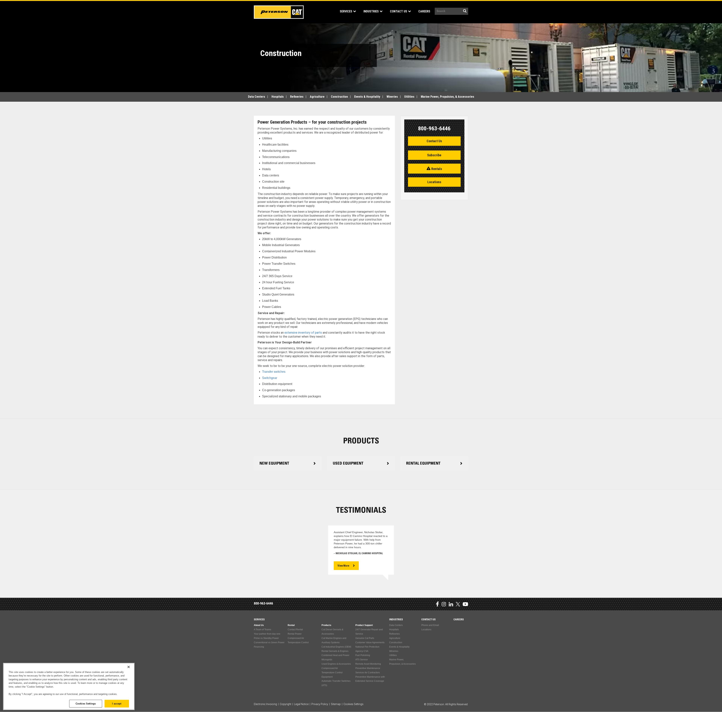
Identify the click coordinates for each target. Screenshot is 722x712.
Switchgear (269, 377)
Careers (424, 11)
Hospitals (278, 96)
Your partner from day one (267, 634)
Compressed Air (296, 638)
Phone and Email (430, 625)
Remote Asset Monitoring (368, 664)
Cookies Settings (86, 703)
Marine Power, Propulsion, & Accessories (447, 96)
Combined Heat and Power (335, 655)
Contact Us (399, 11)
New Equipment (274, 464)
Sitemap (336, 704)
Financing (259, 646)
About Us (259, 625)
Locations (434, 182)
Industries (371, 11)
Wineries (392, 96)
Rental (291, 625)
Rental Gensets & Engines (335, 651)
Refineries (296, 96)
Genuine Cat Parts (364, 638)
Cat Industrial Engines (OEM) (336, 646)
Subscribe (434, 155)
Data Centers (256, 96)
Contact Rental (295, 629)
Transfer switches (273, 371)
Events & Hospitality (367, 96)
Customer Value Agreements (370, 642)
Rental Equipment (423, 464)
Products (326, 625)
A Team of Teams (262, 629)
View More (343, 565)
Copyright (285, 704)
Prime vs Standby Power (266, 638)
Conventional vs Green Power (269, 642)
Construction (339, 96)
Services (346, 11)
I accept (116, 703)
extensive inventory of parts (303, 332)
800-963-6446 (263, 603)
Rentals (436, 169)
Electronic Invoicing (265, 704)
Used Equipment (348, 464)
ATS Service (361, 659)
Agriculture (317, 96)
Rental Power (295, 634)
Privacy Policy (319, 704)
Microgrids (327, 659)
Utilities (409, 96)
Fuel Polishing (362, 655)
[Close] (128, 667)
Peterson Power (279, 12)
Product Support (364, 625)
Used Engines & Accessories (336, 664)
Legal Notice (301, 704)
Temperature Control (298, 642)
